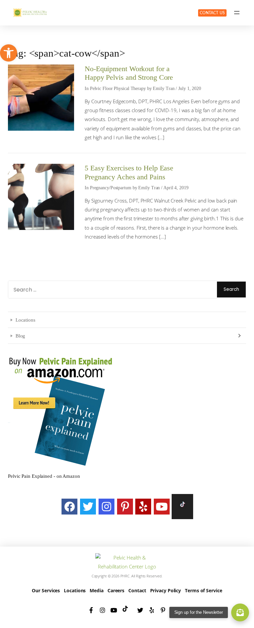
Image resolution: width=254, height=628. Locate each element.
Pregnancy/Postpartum (110, 187)
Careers (115, 590)
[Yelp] (143, 507)
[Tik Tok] (182, 506)
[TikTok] (127, 610)
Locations (25, 320)
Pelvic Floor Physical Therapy (118, 88)
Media (97, 590)
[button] (8, 53)
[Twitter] (88, 507)
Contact (137, 590)
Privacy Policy (165, 590)
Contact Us (212, 13)
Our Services (46, 590)
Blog (20, 335)
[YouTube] (162, 507)
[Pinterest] (125, 507)
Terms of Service (203, 590)
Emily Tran (163, 88)
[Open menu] (237, 13)
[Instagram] (106, 507)
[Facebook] (69, 507)
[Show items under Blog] (239, 335)
